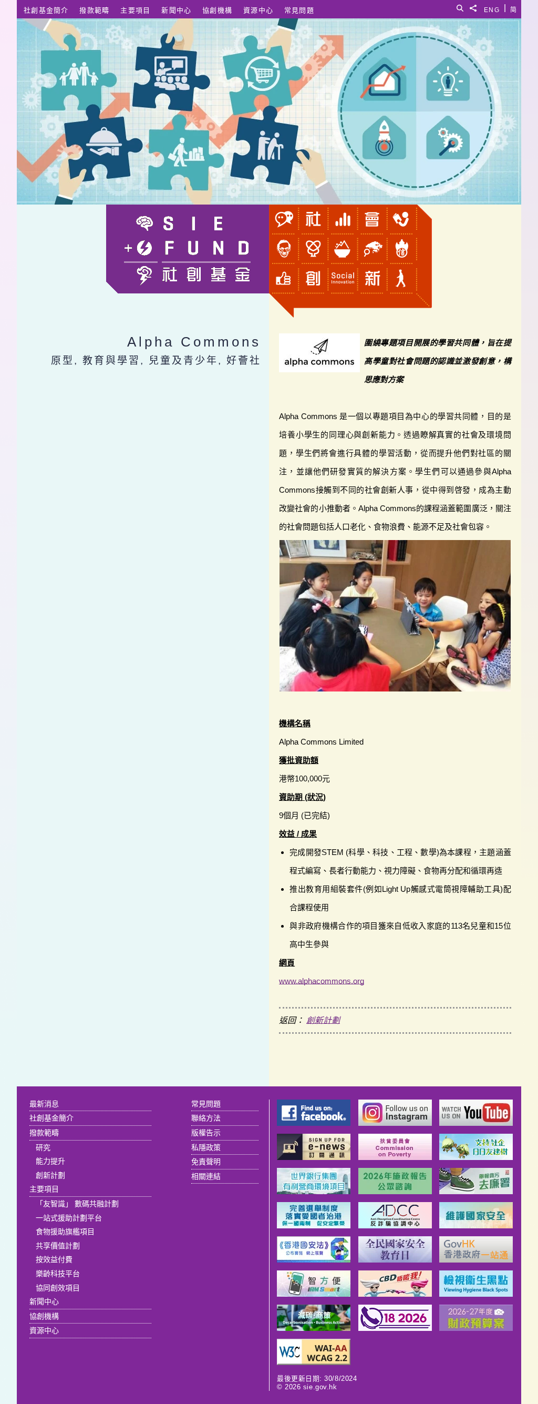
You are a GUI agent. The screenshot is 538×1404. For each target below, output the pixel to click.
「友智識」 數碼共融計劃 (77, 1203)
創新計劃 (323, 1020)
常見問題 (299, 10)
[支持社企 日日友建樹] (476, 1157)
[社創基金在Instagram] (395, 1122)
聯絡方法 (206, 1118)
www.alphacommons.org (321, 980)
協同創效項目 (58, 1288)
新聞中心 (176, 10)
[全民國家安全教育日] (395, 1259)
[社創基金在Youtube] (476, 1122)
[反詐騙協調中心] (395, 1225)
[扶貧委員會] (395, 1157)
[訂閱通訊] (313, 1157)
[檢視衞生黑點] (476, 1293)
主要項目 (135, 10)
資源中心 (258, 10)
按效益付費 (54, 1259)
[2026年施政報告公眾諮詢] (395, 1191)
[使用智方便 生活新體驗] (313, 1293)
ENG (492, 8)
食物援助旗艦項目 (65, 1231)
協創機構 (217, 10)
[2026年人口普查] (395, 1328)
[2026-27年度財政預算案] (476, 1328)
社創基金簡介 (46, 10)
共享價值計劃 (58, 1246)
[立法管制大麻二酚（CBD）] (395, 1293)
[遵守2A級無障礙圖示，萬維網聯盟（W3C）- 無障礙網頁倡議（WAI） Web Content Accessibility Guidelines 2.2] (313, 1362)
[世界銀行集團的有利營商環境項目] (313, 1191)
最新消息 (44, 1104)
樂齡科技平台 (58, 1273)
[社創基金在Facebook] (313, 1122)
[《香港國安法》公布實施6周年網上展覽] (313, 1259)
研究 (43, 1147)
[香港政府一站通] (476, 1259)
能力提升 (50, 1161)
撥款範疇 (94, 10)
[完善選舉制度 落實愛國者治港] (313, 1225)
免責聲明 (206, 1161)
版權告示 (206, 1132)
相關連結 (206, 1176)
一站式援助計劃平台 (69, 1218)
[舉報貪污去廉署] (476, 1191)
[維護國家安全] (476, 1225)
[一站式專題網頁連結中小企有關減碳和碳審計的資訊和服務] (313, 1328)
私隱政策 (206, 1147)
